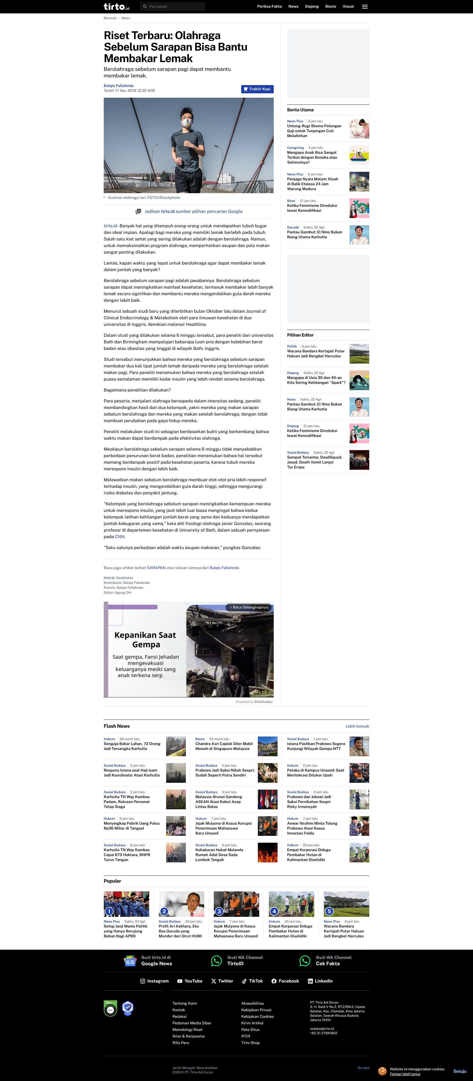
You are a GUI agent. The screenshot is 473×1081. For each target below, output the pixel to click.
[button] (116, 6)
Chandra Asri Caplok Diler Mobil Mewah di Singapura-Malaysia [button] (224, 746)
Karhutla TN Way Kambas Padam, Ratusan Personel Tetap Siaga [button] (127, 802)
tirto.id (110, 225)
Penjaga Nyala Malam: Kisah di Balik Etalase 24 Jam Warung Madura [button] (312, 184)
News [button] (294, 6)
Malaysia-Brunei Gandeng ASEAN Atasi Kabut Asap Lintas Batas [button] (218, 802)
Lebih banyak (357, 726)
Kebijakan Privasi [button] (256, 1010)
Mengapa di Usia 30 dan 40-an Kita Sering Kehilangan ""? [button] (316, 380)
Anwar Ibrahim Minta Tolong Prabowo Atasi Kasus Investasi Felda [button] (312, 828)
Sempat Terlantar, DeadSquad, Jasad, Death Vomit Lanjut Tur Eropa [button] (314, 462)
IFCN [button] (245, 1036)
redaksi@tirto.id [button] (322, 1029)
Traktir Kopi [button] (259, 89)
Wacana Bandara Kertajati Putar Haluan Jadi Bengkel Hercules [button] (316, 353)
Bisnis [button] (330, 6)
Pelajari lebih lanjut (405, 1074)
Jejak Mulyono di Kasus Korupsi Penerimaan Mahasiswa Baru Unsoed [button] (223, 828)
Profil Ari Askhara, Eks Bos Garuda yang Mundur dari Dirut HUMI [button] (180, 931)
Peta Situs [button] (250, 1030)
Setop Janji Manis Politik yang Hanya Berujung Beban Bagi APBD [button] (126, 931)
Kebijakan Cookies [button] (257, 1017)
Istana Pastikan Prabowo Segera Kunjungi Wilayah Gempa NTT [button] (316, 746)
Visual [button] (348, 6)
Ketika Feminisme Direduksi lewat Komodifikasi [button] (312, 208)
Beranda (110, 18)
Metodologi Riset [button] (187, 1030)
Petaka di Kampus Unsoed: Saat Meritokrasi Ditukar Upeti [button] (315, 773)
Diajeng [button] (312, 6)
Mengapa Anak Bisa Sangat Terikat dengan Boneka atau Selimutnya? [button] (312, 157)
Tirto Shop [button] (250, 1043)
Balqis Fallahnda (119, 86)
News (126, 18)
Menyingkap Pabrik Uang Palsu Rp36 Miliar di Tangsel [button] (132, 826)
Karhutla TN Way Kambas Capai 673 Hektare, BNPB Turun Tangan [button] (127, 855)
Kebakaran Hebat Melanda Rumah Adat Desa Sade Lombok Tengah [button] (219, 855)
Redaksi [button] (179, 1017)
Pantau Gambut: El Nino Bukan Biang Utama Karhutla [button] (314, 234)
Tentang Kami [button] (184, 1003)
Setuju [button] (459, 1071)
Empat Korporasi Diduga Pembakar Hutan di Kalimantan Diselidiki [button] (309, 855)
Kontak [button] (178, 1010)
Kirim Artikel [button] (252, 1023)
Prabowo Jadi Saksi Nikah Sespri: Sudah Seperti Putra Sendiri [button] (225, 773)
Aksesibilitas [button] (252, 1003)
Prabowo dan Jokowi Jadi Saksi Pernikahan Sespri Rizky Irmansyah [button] (309, 802)
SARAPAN (156, 568)
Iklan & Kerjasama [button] (188, 1036)
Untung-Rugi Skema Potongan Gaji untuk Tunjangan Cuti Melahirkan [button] (314, 131)
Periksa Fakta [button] (269, 6)
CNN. (120, 536)
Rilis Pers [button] (180, 1043)
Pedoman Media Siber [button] (191, 1023)
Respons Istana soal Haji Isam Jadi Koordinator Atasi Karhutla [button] (132, 773)
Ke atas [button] (363, 1068)
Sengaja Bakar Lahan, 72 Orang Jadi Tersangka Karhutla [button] (132, 746)
